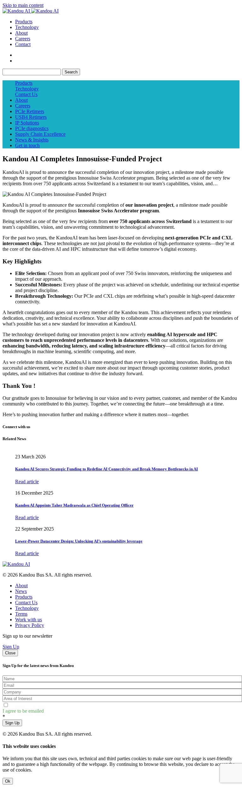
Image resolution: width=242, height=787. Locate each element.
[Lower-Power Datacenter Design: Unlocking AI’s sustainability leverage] (15, 523)
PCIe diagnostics (32, 128)
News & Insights (32, 139)
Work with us (28, 619)
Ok (7, 781)
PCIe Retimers (29, 111)
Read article (27, 481)
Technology (27, 27)
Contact (23, 44)
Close (10, 653)
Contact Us (26, 94)
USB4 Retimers (31, 117)
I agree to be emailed (23, 711)
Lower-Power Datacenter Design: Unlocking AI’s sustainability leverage (78, 541)
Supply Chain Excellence (40, 134)
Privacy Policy (29, 625)
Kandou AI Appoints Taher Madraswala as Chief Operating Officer (74, 505)
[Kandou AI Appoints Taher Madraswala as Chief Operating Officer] (15, 487)
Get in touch (27, 145)
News (21, 591)
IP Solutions (27, 122)
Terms (21, 614)
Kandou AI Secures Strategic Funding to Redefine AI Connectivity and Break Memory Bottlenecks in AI (106, 469)
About (21, 33)
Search (71, 72)
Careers (22, 38)
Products (23, 21)
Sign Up (11, 646)
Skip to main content (23, 5)
